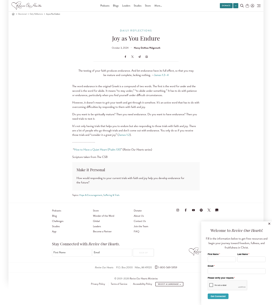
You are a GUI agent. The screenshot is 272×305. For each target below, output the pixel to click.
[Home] (13, 14)
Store (148, 6)
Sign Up (143, 252)
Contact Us (140, 221)
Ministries (144, 278)
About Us (139, 216)
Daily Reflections (36, 13)
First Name (59, 252)
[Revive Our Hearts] (27, 5)
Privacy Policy (98, 284)
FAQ (136, 231)
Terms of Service (119, 284)
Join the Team (141, 226)
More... (158, 6)
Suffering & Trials (111, 195)
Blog (54, 216)
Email (97, 252)
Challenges (57, 221)
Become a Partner (102, 231)
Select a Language (168, 284)
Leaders (126, 6)
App (54, 231)
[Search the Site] (242, 6)
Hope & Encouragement (90, 195)
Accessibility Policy (142, 284)
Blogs (116, 6)
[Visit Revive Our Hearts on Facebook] (185, 210)
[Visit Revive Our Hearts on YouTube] (193, 210)
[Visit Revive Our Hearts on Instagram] (178, 210)
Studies (138, 6)
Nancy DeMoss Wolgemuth (147, 48)
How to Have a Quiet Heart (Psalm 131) (97, 149)
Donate (226, 5)
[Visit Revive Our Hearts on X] (209, 210)
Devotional (22, 13)
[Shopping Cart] (247, 6)
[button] (258, 5)
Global (96, 221)
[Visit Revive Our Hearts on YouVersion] (217, 210)
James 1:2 (124, 135)
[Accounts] (252, 5)
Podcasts (105, 6)
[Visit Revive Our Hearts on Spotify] (201, 210)
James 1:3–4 (161, 75)
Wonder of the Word (103, 216)
